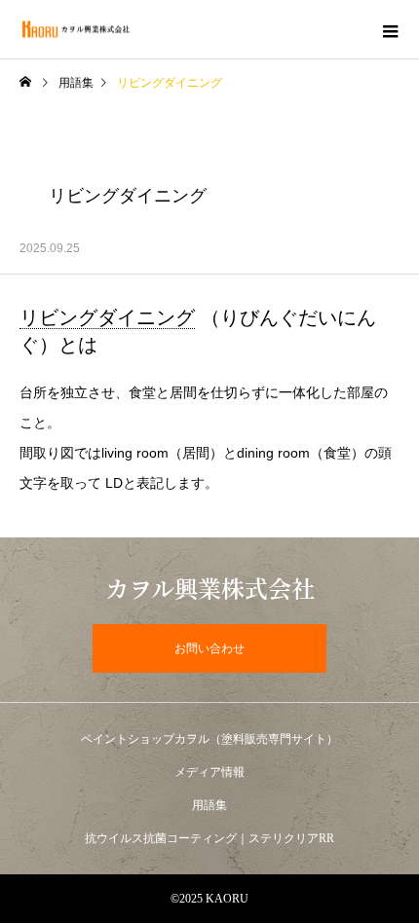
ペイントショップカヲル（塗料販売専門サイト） (209, 739)
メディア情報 (209, 772)
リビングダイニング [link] (107, 317)
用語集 (76, 83)
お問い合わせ (209, 648)
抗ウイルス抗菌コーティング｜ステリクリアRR (209, 838)
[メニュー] (390, 29)
